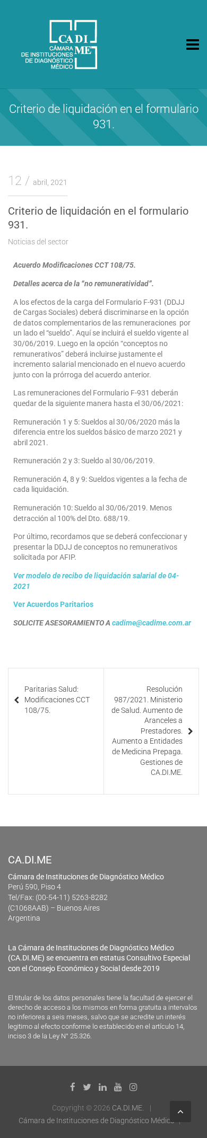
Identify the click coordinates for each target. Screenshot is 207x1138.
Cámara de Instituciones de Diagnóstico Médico (97, 1120)
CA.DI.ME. (128, 1108)
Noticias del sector (38, 241)
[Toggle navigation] (193, 44)
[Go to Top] (180, 1111)
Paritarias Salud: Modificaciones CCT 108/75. (57, 699)
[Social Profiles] (72, 1087)
